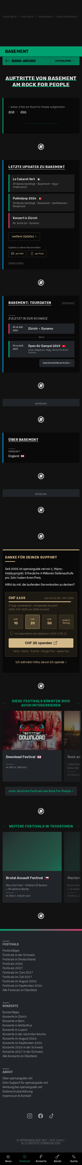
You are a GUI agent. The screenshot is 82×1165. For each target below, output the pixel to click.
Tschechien (45, 17)
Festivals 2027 (13, 968)
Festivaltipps (11, 950)
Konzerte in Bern (13, 1021)
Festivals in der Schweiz (19, 955)
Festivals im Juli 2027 (17, 977)
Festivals (27, 17)
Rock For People (67, 17)
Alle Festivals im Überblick (20, 990)
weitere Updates (23, 236)
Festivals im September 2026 (22, 986)
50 (49, 621)
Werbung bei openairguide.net (22, 1087)
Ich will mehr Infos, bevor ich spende (40, 662)
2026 (23, 112)
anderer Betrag (66, 621)
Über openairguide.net (17, 1078)
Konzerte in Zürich (15, 1016)
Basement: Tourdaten (29, 303)
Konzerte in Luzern (15, 1030)
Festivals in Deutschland (19, 959)
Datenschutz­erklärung (18, 1091)
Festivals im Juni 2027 (18, 972)
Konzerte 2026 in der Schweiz (23, 1047)
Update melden (16, 263)
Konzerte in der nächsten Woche (24, 1034)
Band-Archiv (24, 61)
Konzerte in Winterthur (17, 1025)
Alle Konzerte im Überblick (20, 1056)
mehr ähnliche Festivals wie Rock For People (40, 791)
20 (32, 621)
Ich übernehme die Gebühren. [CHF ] (39, 633)
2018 (11, 112)
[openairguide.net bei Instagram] (30, 1116)
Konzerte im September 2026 (22, 1043)
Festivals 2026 (13, 964)
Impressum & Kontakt (17, 1096)
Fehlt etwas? (68, 303)
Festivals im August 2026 (20, 981)
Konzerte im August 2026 (20, 1038)
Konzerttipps (11, 1012)
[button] (64, 61)
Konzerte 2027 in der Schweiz (23, 1052)
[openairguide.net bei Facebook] (41, 1116)
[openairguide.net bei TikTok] (52, 1116)
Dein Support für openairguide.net (25, 1083)
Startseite (10, 17)
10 (16, 621)
